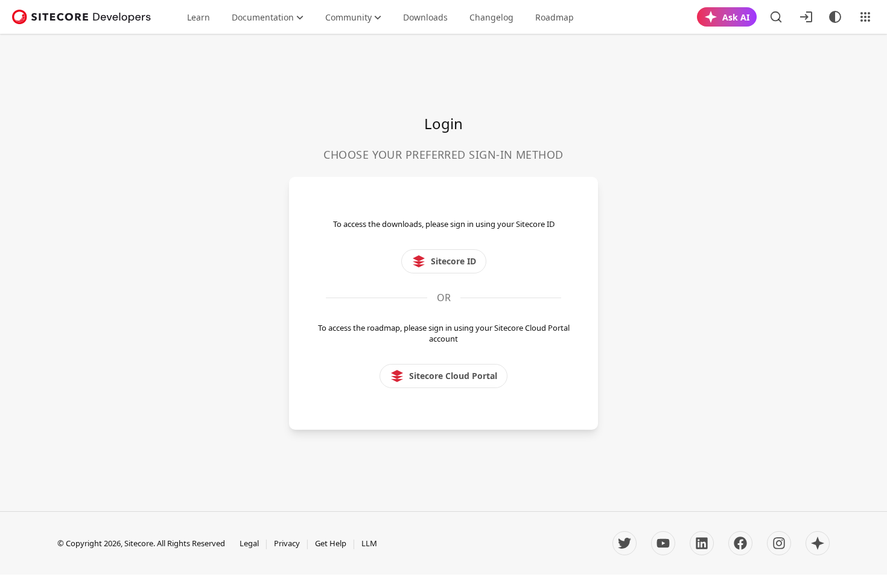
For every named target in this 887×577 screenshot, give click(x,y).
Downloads (425, 17)
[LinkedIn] (702, 543)
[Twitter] (624, 543)
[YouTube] (663, 543)
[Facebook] (740, 543)
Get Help (330, 543)
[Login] (806, 17)
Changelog (491, 17)
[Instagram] (779, 543)
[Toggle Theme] (835, 17)
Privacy (287, 543)
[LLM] (818, 543)
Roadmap (554, 17)
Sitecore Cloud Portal (453, 375)
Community (348, 17)
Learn (198, 17)
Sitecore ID (453, 261)
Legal (249, 543)
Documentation (263, 17)
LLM (369, 543)
